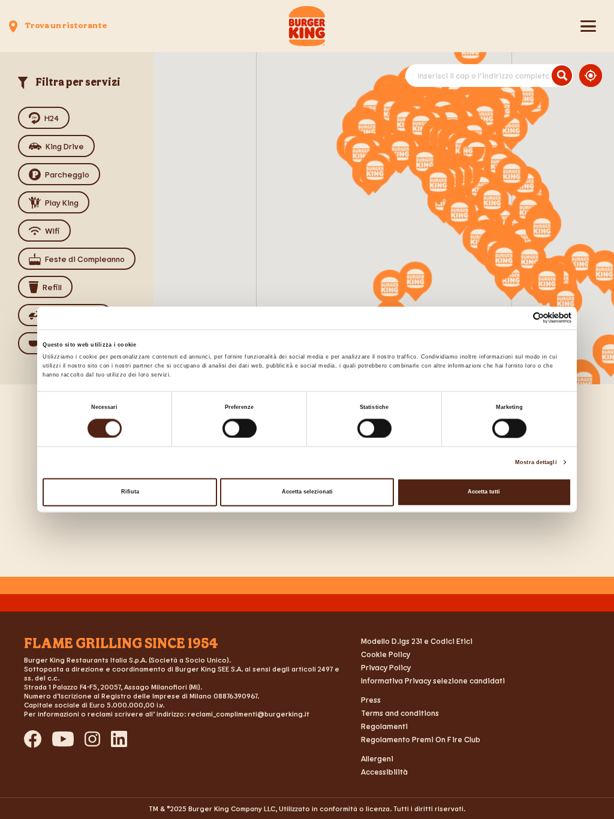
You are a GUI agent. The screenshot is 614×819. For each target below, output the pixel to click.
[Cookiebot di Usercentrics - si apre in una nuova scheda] (518, 318)
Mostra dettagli (536, 462)
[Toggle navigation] (588, 26)
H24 (51, 118)
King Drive (65, 146)
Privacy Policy (386, 667)
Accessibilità (384, 771)
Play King (62, 202)
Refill (52, 287)
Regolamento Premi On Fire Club (420, 739)
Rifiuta (130, 492)
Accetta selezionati (307, 492)
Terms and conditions (400, 713)
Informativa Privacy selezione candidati (433, 680)
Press (371, 699)
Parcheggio (67, 174)
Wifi (52, 230)
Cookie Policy (385, 654)
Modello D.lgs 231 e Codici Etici (416, 641)
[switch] (239, 428)
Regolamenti (384, 726)
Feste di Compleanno (85, 259)
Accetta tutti (484, 492)
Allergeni (377, 758)
